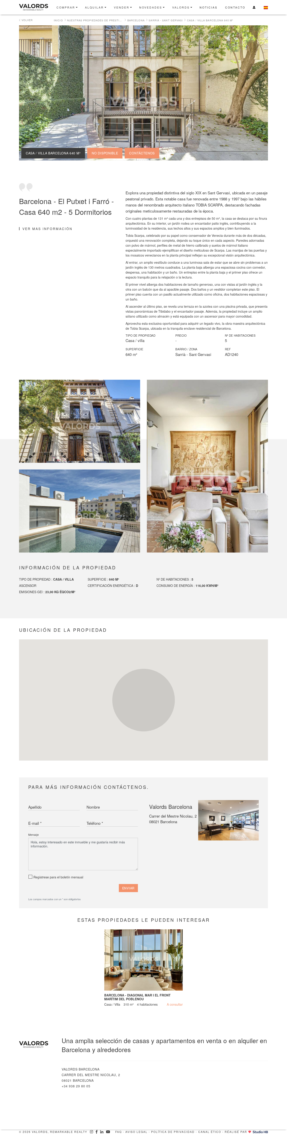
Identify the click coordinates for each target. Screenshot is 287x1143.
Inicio (58, 20)
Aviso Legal (136, 1132)
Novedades (150, 7)
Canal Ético (209, 1132)
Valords (181, 7)
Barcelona (136, 20)
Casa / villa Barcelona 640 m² (210, 20)
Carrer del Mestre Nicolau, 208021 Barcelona (173, 818)
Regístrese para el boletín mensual (58, 877)
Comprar (66, 7)
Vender (121, 7)
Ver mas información (47, 228)
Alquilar (94, 7)
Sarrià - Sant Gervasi (166, 20)
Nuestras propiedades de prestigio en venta (95, 20)
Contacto (235, 7)
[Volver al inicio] (35, 7)
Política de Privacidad (173, 1132)
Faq (118, 1132)
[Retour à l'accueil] (37, 1044)
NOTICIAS (208, 7)
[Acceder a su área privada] (254, 7)
